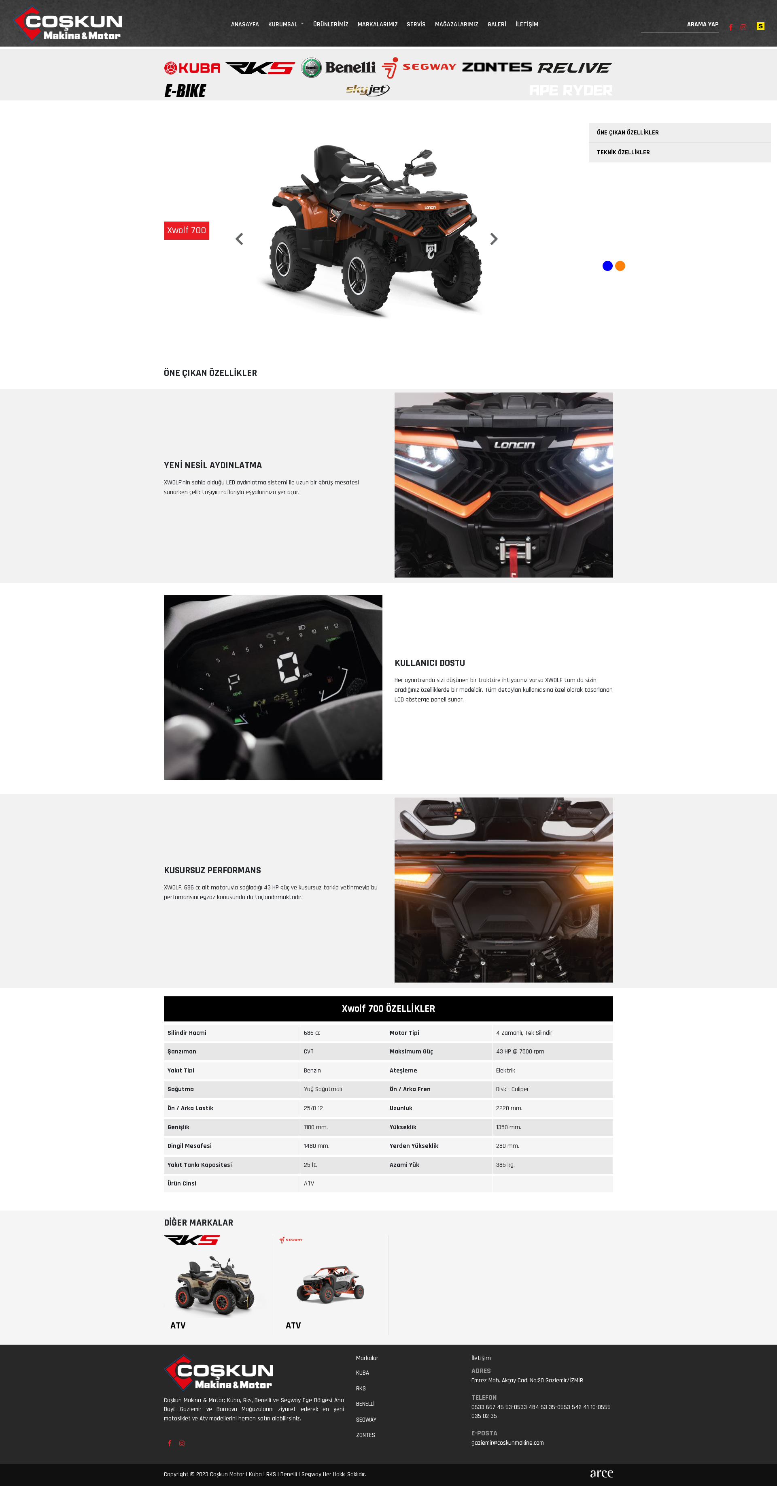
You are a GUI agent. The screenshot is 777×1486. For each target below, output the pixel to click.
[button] (239, 232)
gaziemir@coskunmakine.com (507, 1443)
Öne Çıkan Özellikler (628, 132)
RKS (361, 1388)
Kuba (362, 1373)
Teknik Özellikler (623, 152)
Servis (416, 24)
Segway (366, 1420)
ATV (178, 1326)
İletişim (527, 24)
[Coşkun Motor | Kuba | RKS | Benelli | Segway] (67, 24)
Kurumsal (283, 24)
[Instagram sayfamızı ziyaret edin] (743, 28)
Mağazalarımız (456, 24)
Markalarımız (378, 24)
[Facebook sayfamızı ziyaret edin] (731, 28)
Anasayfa (245, 24)
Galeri (497, 24)
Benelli (365, 1404)
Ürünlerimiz (330, 24)
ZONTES (365, 1435)
